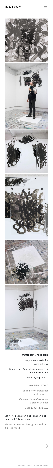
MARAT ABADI (13, 7)
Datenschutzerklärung (41, 465)
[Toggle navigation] (45, 7)
